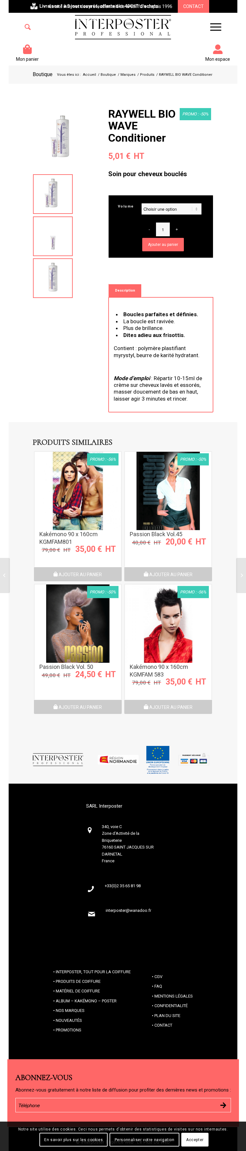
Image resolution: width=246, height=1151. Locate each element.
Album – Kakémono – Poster (86, 1000)
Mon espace (217, 59)
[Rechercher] (28, 27)
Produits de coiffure (78, 981)
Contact (193, 6)
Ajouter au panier (163, 244)
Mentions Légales (173, 996)
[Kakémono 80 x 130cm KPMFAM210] (241, 575)
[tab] (125, 290)
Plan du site (167, 1015)
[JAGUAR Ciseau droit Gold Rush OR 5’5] (5, 575)
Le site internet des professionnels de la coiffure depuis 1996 (110, 6)
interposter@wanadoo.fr (128, 910)
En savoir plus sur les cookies (73, 1140)
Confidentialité (171, 1005)
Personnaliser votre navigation (145, 1140)
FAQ (158, 986)
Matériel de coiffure (78, 991)
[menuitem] (28, 27)
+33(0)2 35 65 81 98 (76, 19)
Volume (126, 206)
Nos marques (70, 1010)
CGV (158, 976)
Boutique (43, 74)
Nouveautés (69, 1020)
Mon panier (27, 59)
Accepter (195, 1140)
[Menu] (212, 27)
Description (125, 290)
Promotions (68, 1030)
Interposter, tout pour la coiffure (93, 971)
